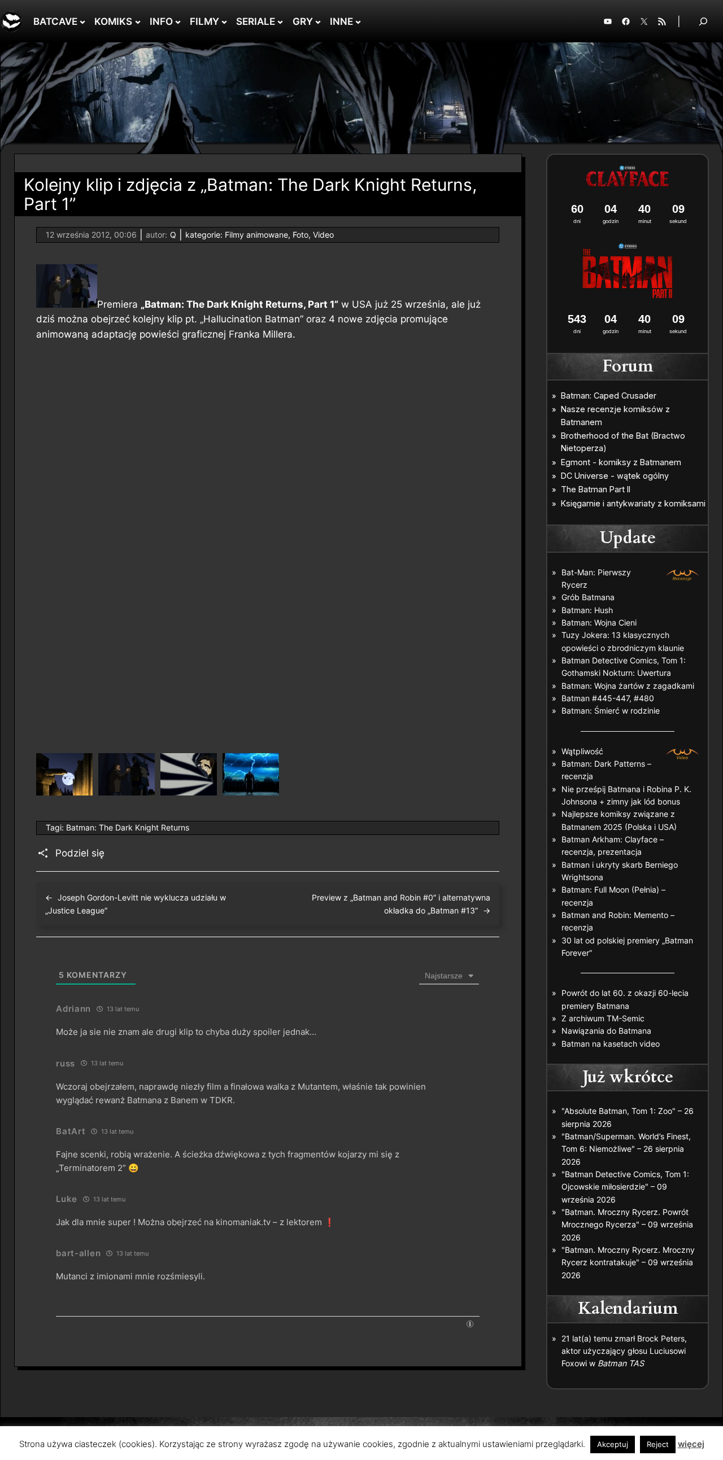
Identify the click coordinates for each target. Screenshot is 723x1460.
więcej (691, 1444)
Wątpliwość (582, 751)
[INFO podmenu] (178, 21)
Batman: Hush (587, 610)
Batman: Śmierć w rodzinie (610, 710)
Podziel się (79, 853)
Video (323, 234)
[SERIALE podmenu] (280, 21)
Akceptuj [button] (612, 1444)
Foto (300, 234)
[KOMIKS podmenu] (138, 21)
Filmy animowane (256, 234)
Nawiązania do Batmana (606, 1030)
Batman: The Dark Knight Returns (127, 827)
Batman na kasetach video (610, 1043)
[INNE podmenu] (358, 21)
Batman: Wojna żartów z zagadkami (627, 685)
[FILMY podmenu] (224, 21)
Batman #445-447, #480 (607, 698)
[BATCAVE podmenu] (82, 21)
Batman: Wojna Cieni (599, 622)
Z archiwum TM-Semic (602, 1018)
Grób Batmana (588, 597)
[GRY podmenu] (318, 21)
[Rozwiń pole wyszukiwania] (703, 21)
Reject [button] (658, 1444)
